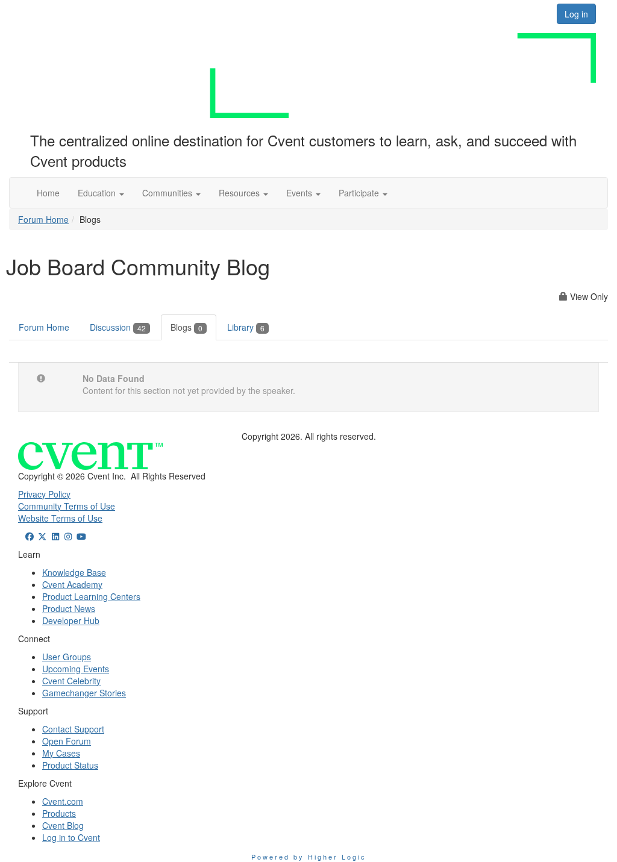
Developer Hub (70, 620)
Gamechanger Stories (84, 693)
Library (246, 327)
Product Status (70, 765)
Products (59, 813)
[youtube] (81, 536)
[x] (42, 536)
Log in (576, 14)
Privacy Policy (44, 494)
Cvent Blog (63, 825)
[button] (101, 193)
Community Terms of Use (66, 506)
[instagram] (68, 536)
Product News (68, 608)
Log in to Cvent (71, 837)
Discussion (118, 327)
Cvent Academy (72, 584)
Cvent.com (62, 801)
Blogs (186, 327)
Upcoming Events (75, 669)
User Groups (66, 657)
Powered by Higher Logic (308, 856)
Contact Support (73, 729)
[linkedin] (55, 536)
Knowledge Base (74, 572)
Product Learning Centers (91, 596)
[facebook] (29, 536)
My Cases (61, 753)
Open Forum (66, 741)
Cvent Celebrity (71, 681)
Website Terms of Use (60, 518)
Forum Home (43, 219)
